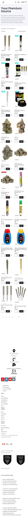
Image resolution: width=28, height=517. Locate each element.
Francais (14, 374)
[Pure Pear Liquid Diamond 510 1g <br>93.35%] (7, 208)
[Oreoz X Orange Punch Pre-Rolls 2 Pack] (7, 266)
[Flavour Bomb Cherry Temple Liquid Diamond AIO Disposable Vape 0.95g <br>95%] (7, 236)
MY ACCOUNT (4, 381)
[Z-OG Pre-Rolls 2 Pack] (21, 266)
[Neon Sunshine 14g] (7, 152)
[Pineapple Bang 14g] (7, 126)
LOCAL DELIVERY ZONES (7, 475)
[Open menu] (24, 2)
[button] (8, 59)
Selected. (16, 162)
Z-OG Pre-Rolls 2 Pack (19, 278)
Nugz (2, 246)
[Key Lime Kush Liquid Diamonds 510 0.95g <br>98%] (21, 208)
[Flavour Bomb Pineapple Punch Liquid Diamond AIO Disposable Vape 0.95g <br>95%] (21, 236)
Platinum (16, 189)
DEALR (16, 304)
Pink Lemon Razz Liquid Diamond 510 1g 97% (19, 192)
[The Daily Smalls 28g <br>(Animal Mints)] (7, 179)
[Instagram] (2, 379)
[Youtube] (10, 379)
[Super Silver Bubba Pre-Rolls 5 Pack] (21, 293)
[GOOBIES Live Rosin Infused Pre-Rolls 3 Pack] (21, 70)
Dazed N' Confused (4, 276)
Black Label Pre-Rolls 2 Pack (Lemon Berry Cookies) (6, 55)
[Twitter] (13, 379)
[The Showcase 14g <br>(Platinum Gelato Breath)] (21, 152)
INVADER (2, 80)
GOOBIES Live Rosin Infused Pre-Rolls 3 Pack (20, 83)
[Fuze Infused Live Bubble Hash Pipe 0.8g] (21, 43)
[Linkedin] (6, 379)
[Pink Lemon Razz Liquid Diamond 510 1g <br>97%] (21, 179)
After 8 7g (16, 137)
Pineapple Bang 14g (5, 137)
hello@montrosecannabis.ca (14, 368)
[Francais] (14, 371)
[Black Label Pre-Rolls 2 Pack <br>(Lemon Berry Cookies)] (7, 43)
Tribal (2, 163)
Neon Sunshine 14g (5, 165)
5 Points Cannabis (18, 277)
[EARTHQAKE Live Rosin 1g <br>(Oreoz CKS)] (21, 99)
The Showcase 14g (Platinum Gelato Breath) (19, 164)
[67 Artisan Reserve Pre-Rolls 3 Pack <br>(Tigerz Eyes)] (7, 293)
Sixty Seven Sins (4, 303)
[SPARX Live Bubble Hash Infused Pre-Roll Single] (7, 99)
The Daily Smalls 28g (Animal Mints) (5, 193)
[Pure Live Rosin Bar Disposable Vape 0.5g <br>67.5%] (7, 70)
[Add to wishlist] (11, 59)
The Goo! (16, 81)
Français (14, 376)
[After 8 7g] (21, 126)
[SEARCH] (15, 2)
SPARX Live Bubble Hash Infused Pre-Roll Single (5, 111)
